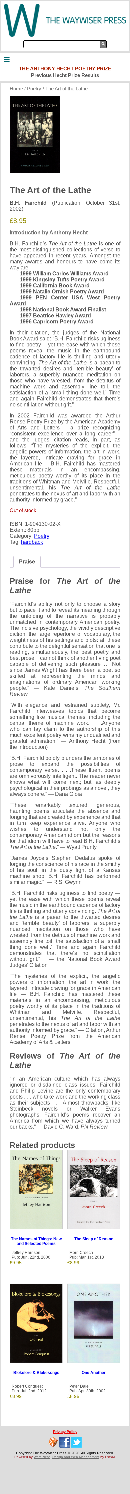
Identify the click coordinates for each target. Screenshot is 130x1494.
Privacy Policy (65, 1432)
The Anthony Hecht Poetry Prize (65, 68)
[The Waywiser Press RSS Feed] (53, 1442)
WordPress (42, 1457)
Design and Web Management (75, 1457)
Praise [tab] (27, 561)
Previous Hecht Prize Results (65, 75)
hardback (32, 542)
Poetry (34, 88)
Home (16, 88)
